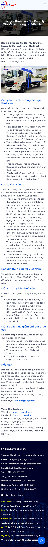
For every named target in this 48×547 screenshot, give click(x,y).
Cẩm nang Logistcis (24, 400)
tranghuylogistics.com (22, 412)
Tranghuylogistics (22, 415)
